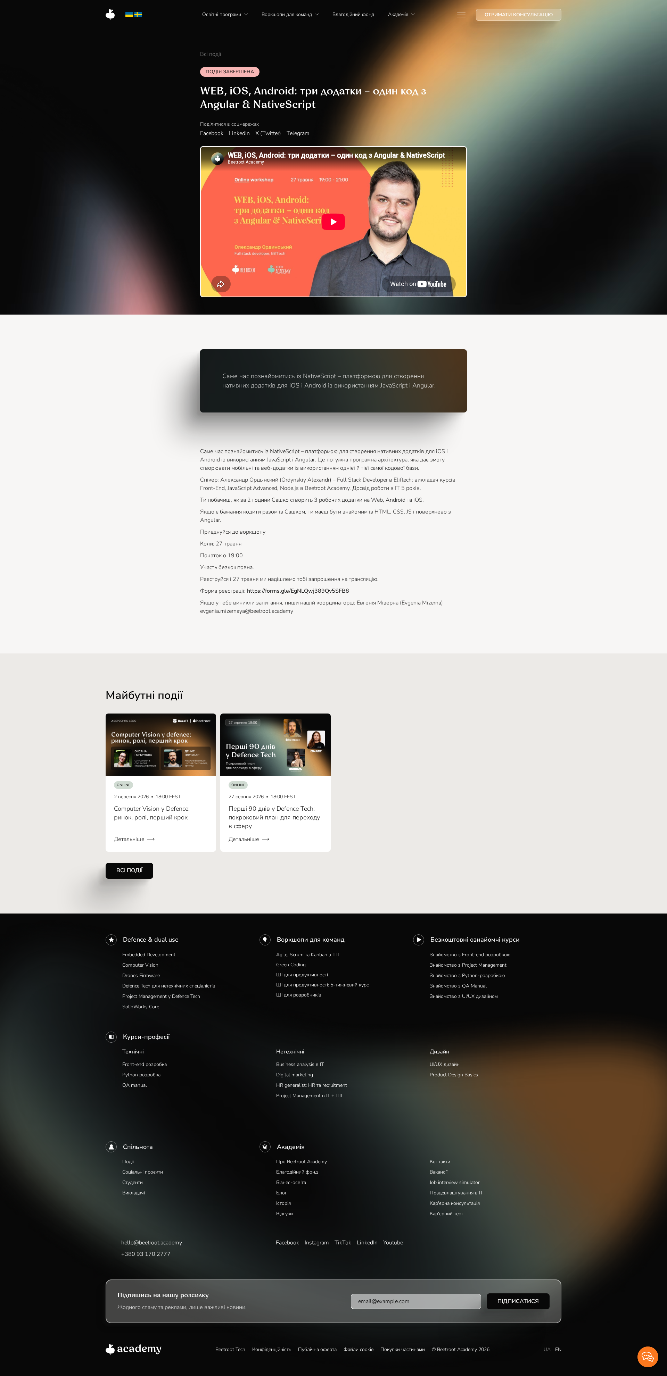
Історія (283, 1203)
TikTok (343, 1242)
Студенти (132, 1182)
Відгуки (284, 1213)
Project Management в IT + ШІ (309, 1095)
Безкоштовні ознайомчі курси (475, 939)
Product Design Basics (454, 1074)
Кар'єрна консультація (455, 1203)
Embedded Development (148, 954)
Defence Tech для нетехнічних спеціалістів (168, 986)
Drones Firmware (141, 975)
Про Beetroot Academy (301, 1161)
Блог (281, 1193)
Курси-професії (146, 1037)
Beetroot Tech (230, 1349)
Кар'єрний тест (446, 1213)
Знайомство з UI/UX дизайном (464, 996)
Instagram (317, 1242)
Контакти (440, 1161)
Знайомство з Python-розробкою (467, 975)
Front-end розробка (144, 1064)
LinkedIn (239, 133)
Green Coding (291, 964)
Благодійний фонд (297, 1172)
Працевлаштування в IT (456, 1193)
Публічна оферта (317, 1349)
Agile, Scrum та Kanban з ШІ (307, 954)
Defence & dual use (151, 939)
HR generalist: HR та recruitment (311, 1085)
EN (558, 1349)
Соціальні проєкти (142, 1172)
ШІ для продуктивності (302, 974)
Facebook (211, 133)
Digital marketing (294, 1074)
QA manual (134, 1085)
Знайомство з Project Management (468, 965)
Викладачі (133, 1193)
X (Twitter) (268, 133)
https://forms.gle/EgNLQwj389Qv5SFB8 (298, 591)
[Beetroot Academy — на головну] (134, 1349)
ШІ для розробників (298, 995)
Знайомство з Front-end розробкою (470, 954)
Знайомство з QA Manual (458, 986)
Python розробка (141, 1074)
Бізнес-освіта (291, 1182)
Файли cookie (358, 1349)
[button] (225, 14)
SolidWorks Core (140, 1006)
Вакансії (438, 1172)
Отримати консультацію (519, 14)
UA (547, 1349)
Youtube (393, 1242)
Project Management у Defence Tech (161, 996)
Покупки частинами (402, 1349)
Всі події (210, 54)
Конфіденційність (271, 1349)
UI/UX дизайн (445, 1064)
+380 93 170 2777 (146, 1254)
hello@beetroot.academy (151, 1242)
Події (128, 1161)
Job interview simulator (455, 1182)
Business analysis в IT (300, 1064)
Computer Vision (140, 965)
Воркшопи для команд (311, 939)
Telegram (298, 133)
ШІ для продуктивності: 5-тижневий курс (322, 985)
